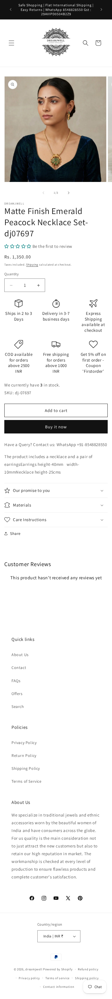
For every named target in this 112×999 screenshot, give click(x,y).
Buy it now (56, 426)
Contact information (58, 987)
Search (17, 706)
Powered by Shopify (58, 969)
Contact (18, 667)
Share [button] (15, 533)
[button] (11, 43)
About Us (20, 654)
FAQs (15, 680)
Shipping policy (87, 978)
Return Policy (23, 755)
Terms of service (57, 978)
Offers (17, 693)
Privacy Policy (23, 742)
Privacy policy (29, 978)
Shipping (32, 264)
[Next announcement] (101, 9)
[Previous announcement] (10, 9)
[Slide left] (43, 193)
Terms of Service (26, 781)
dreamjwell (33, 969)
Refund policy (88, 969)
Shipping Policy (25, 768)
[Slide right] (68, 193)
